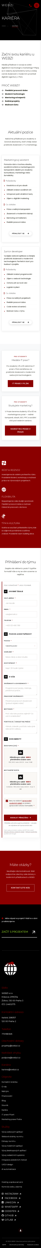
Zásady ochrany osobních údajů (14, 832)
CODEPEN (11, 1211)
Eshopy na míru (9, 1141)
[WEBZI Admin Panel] (20, 1230)
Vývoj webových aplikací (12, 1132)
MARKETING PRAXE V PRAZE (20, 430)
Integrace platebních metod (14, 1160)
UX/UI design (7, 1165)
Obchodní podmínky (16, 1245)
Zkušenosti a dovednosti (16, 683)
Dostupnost (10, 663)
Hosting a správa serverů (12, 1182)
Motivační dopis (11, 770)
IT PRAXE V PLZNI (20, 383)
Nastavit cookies (33, 1245)
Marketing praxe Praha (12, 1119)
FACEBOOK (11, 1198)
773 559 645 (7, 1034)
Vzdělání (9, 652)
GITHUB (9, 1215)
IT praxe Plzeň (8, 1115)
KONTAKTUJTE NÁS (20, 888)
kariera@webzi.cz (10, 1070)
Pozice (8, 641)
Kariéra (5, 1110)
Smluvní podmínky (31, 832)
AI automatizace (9, 1169)
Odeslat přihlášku (19, 818)
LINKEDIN (10, 1202)
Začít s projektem (15, 931)
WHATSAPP (11, 1206)
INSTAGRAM (12, 1193)
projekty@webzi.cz (11, 1046)
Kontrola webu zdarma (12, 1187)
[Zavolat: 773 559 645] (30, 5)
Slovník (5, 1105)
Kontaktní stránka (9, 1082)
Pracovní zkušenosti (13, 696)
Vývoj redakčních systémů (13, 1155)
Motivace (9, 709)
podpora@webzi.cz (11, 1058)
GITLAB (9, 1220)
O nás (4, 1087)
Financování (7, 1096)
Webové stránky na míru (12, 1137)
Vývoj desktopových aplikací (14, 1151)
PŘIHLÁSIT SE (18, 233)
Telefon (8, 620)
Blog (4, 1101)
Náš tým (5, 1091)
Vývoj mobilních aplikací (12, 1146)
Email (7, 609)
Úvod (4, 26)
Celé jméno (10, 598)
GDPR (4, 1245)
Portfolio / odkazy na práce (17, 722)
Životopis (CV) (11, 746)
